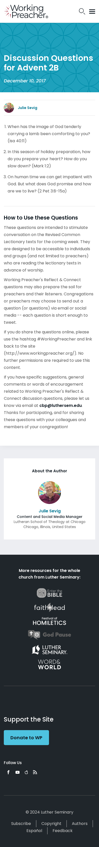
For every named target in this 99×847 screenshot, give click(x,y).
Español (34, 831)
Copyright (51, 823)
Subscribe (21, 823)
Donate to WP (26, 737)
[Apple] (26, 772)
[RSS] (35, 772)
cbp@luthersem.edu (60, 405)
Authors (80, 823)
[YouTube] (17, 772)
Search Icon (82, 11)
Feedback (63, 831)
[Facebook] (8, 772)
